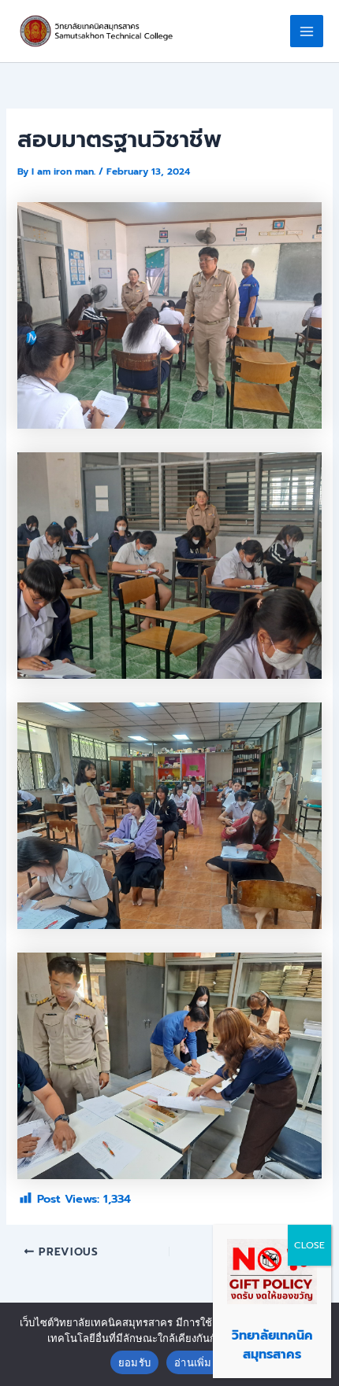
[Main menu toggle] (306, 31)
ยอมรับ (134, 1362)
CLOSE (309, 1245)
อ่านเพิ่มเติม (201, 1362)
